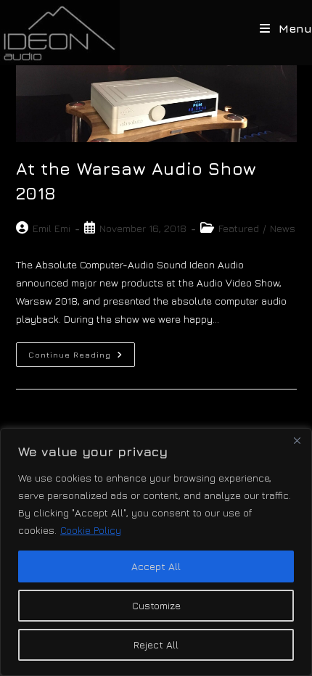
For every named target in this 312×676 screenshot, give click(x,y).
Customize (156, 605)
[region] (156, 552)
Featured (238, 228)
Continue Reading (81, 357)
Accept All (156, 566)
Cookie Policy (90, 530)
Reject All (156, 644)
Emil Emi (51, 228)
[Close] (296, 440)
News (282, 228)
